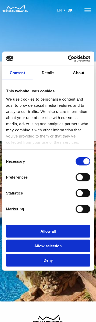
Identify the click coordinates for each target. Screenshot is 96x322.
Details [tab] (48, 73)
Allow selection (48, 245)
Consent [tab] (17, 73)
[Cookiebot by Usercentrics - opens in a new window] (68, 58)
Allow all (48, 231)
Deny (48, 260)
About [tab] (78, 73)
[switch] (83, 177)
